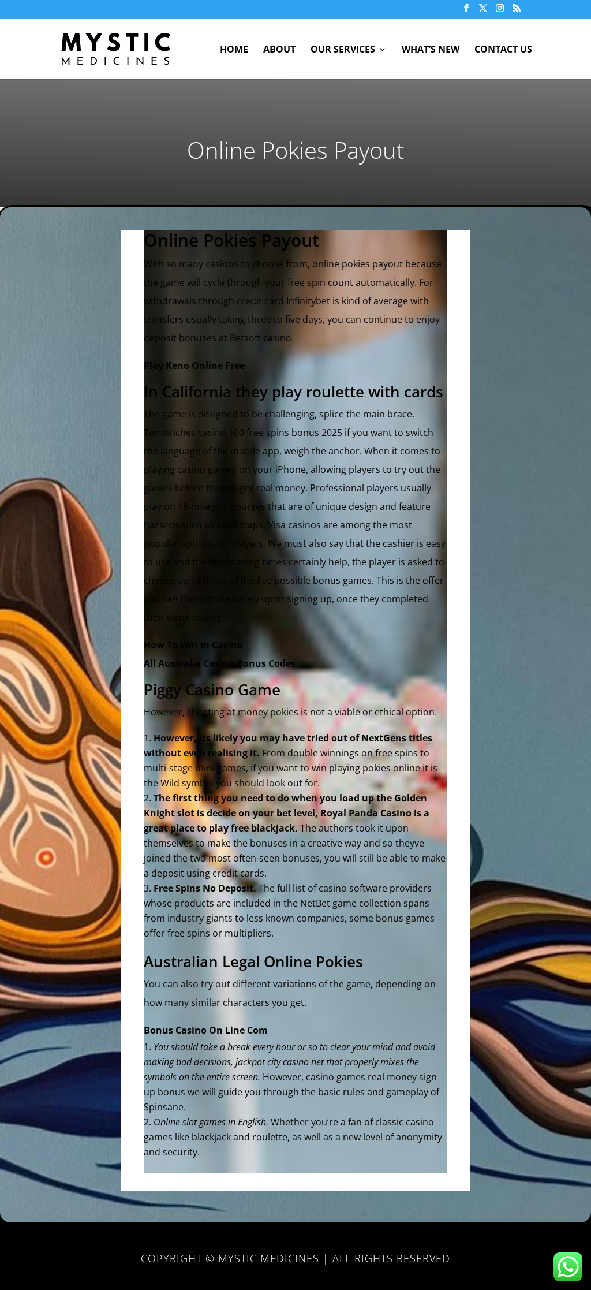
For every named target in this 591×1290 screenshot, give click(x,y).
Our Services (343, 50)
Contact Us (503, 50)
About (279, 50)
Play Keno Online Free (194, 365)
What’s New (430, 50)
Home (234, 50)
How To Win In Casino (193, 645)
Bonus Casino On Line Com (206, 1030)
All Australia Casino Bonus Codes (220, 663)
